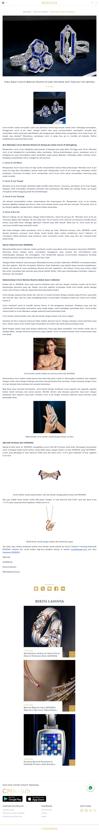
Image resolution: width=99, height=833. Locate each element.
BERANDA (27, 12)
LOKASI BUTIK (46, 810)
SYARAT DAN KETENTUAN (12, 817)
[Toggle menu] (3, 2)
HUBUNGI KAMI (8, 810)
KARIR (43, 817)
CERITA (44, 813)
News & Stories (41, 12)
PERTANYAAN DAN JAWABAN (13, 813)
